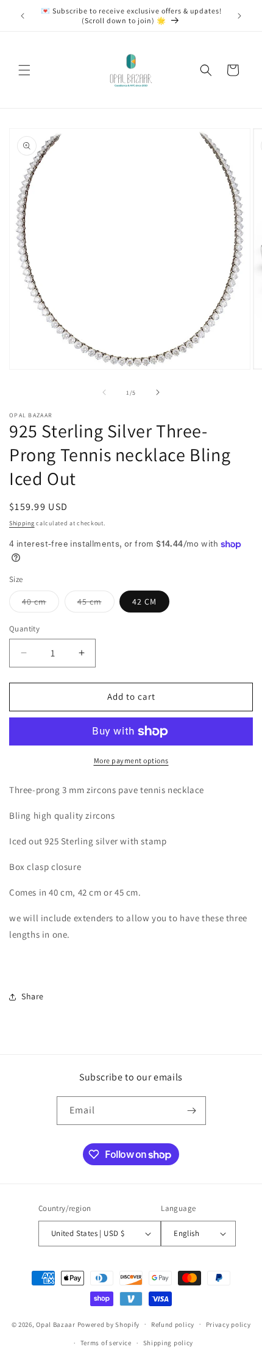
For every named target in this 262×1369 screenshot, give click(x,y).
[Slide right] (157, 392)
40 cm (40, 604)
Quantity (24, 628)
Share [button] (32, 996)
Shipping (22, 523)
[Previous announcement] (22, 15)
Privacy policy (228, 1324)
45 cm (96, 604)
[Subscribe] (192, 1110)
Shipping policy (168, 1342)
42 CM (144, 601)
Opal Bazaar (56, 1324)
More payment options (131, 760)
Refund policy (172, 1324)
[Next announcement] (239, 15)
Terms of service (106, 1342)
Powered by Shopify (108, 1324)
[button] (24, 70)
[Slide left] (104, 392)
